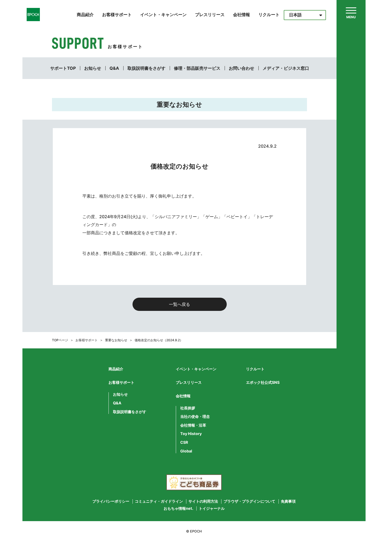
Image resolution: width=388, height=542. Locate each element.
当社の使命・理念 (195, 416)
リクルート (269, 14)
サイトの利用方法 (203, 501)
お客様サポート (117, 14)
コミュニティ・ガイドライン (159, 501)
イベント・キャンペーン (163, 14)
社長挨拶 (187, 408)
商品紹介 (85, 14)
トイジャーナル (212, 508)
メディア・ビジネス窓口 (286, 68)
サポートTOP (63, 68)
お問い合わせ (241, 68)
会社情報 (241, 14)
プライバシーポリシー (110, 501)
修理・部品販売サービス (197, 68)
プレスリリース (210, 14)
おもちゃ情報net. (178, 508)
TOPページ (60, 340)
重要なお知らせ (116, 340)
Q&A (114, 68)
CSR (184, 442)
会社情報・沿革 (193, 425)
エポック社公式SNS (263, 382)
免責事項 (288, 501)
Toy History (191, 434)
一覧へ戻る (179, 304)
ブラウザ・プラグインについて (249, 501)
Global (186, 451)
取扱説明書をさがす (146, 68)
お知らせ (92, 68)
